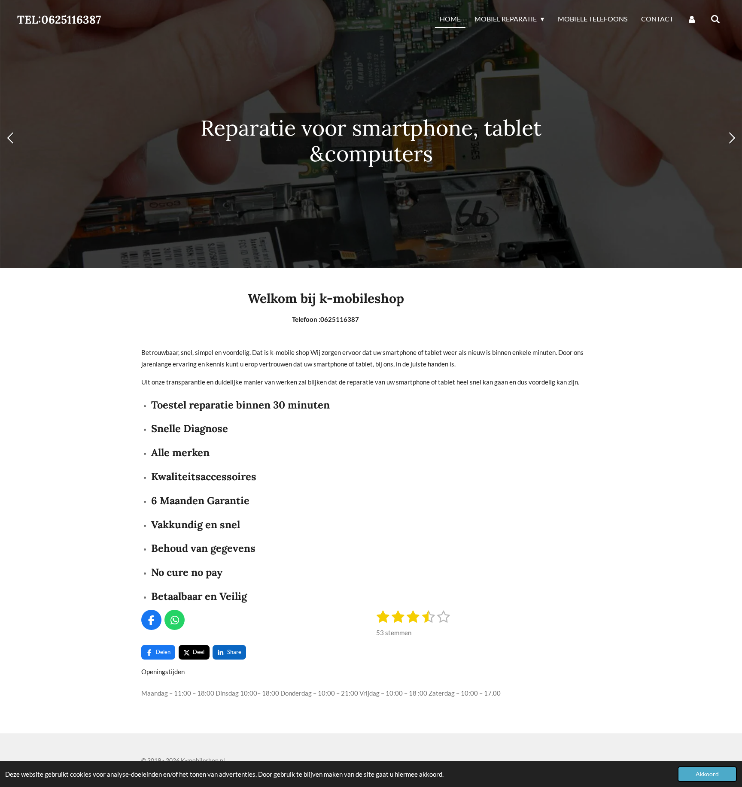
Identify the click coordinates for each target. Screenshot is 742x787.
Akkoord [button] (707, 774)
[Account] (691, 19)
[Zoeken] (715, 19)
